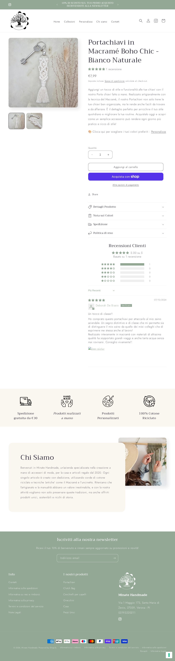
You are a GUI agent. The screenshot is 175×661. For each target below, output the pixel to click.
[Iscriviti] (114, 558)
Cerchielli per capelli (74, 594)
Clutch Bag (69, 588)
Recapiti (143, 651)
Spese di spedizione (115, 81)
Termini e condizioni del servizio (26, 606)
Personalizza (158, 132)
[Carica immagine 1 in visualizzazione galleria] (17, 121)
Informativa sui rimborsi (70, 647)
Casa (66, 606)
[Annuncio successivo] (118, 4)
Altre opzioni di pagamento (126, 184)
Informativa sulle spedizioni (23, 588)
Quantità (92, 148)
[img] (96, 300)
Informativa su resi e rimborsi (24, 594)
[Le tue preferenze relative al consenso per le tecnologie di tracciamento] (169, 655)
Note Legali (15, 612)
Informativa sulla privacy (21, 600)
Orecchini (68, 600)
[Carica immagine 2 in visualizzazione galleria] (34, 121)
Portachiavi (69, 582)
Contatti (13, 582)
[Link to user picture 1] (96, 355)
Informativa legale (158, 651)
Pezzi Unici (69, 612)
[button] (69, 21)
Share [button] (95, 194)
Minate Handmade (30, 647)
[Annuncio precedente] (57, 4)
